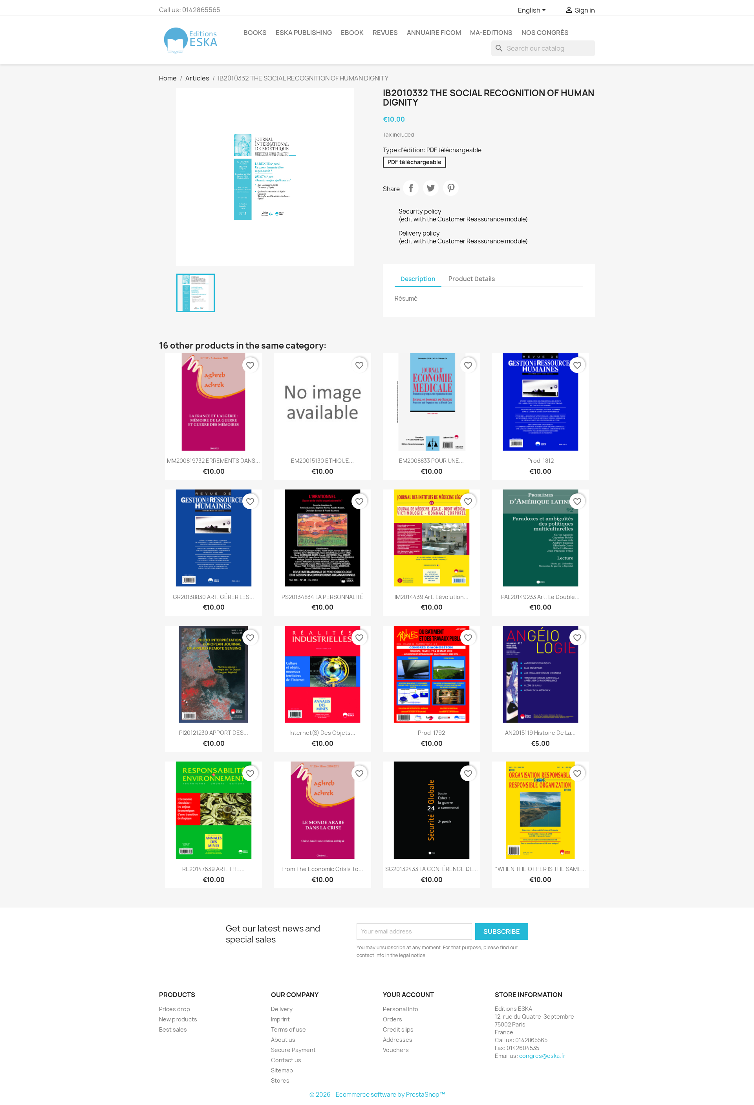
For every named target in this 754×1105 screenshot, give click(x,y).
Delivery (282, 1009)
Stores (280, 1080)
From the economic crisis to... (322, 869)
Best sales (173, 1029)
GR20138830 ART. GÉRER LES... (213, 597)
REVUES (385, 32)
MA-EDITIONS (491, 32)
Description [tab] (418, 279)
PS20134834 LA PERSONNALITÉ (323, 597)
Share (411, 188)
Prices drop (174, 1009)
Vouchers (396, 1050)
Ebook (352, 32)
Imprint (280, 1019)
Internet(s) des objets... (322, 732)
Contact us (286, 1060)
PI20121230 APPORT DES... (213, 732)
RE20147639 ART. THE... (213, 869)
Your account (408, 994)
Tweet (431, 188)
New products (178, 1019)
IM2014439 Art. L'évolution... (432, 597)
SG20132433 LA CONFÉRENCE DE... (431, 869)
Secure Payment (293, 1050)
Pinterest (451, 188)
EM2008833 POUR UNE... (431, 460)
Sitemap (282, 1070)
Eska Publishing (304, 32)
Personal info (400, 1009)
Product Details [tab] (471, 279)
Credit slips (398, 1029)
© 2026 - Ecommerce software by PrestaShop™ (377, 1094)
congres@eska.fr (542, 1055)
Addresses (397, 1039)
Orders (392, 1019)
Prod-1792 (431, 732)
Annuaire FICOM (434, 32)
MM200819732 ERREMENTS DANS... (213, 460)
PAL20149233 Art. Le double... (540, 597)
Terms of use (288, 1029)
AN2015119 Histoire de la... (540, 732)
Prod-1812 (540, 460)
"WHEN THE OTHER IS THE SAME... (540, 869)
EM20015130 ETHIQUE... (322, 460)
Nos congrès (545, 32)
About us (283, 1039)
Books (255, 32)
